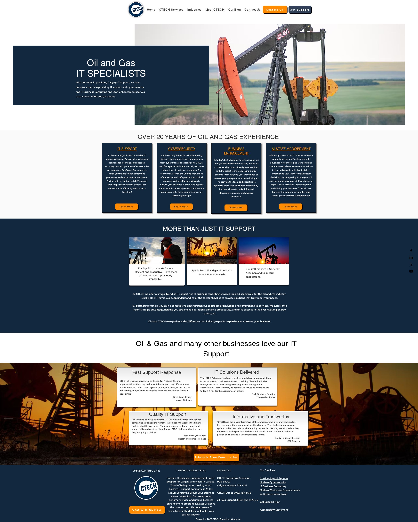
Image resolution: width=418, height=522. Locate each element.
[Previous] (8, 418)
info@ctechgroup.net (146, 470)
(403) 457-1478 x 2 (247, 500)
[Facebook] (411, 251)
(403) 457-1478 (242, 493)
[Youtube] (411, 271)
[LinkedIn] (411, 257)
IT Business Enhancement (192, 478)
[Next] (409, 418)
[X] (411, 264)
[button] (171, 9)
